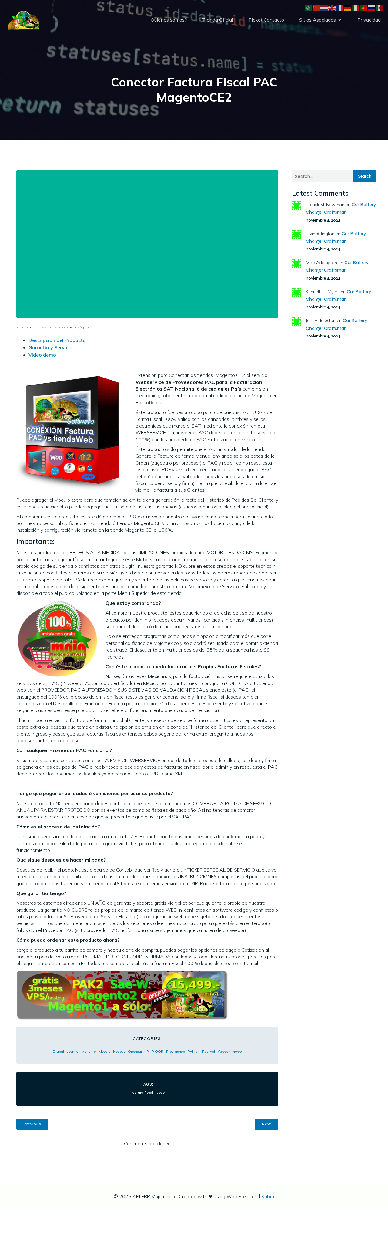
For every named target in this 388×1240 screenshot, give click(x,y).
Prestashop (175, 1051)
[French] (340, 7)
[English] (332, 7)
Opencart (136, 1051)
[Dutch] (324, 7)
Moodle (104, 1051)
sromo (22, 327)
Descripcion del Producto (57, 340)
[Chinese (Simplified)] (316, 7)
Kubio (267, 1196)
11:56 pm (81, 327)
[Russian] (372, 7)
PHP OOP (154, 1051)
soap (161, 1092)
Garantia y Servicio (50, 347)
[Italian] (356, 7)
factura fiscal (142, 1092)
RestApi (208, 1051)
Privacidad (369, 20)
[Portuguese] (364, 7)
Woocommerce (230, 1051)
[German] (348, 7)
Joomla (73, 1051)
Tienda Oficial (217, 20)
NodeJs (119, 1051)
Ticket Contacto (266, 20)
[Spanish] (379, 7)
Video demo (42, 355)
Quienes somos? (169, 20)
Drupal (58, 1051)
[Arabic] (309, 7)
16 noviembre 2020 (50, 327)
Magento (88, 1051)
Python (193, 1051)
